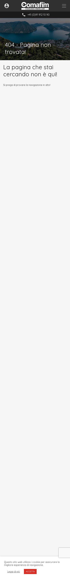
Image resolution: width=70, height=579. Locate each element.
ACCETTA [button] (30, 571)
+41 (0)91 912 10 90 (38, 14)
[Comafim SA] (35, 8)
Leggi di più (13, 571)
